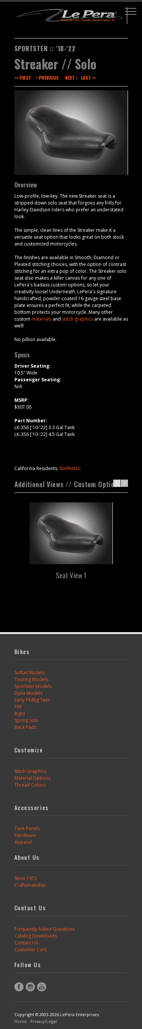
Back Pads (25, 727)
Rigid (19, 713)
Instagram (30, 986)
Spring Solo (26, 720)
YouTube (41, 986)
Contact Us (26, 942)
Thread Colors (29, 785)
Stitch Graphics (30, 771)
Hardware (25, 835)
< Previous (47, 77)
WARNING (70, 468)
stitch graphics (77, 319)
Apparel (23, 842)
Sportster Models (32, 686)
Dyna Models (28, 693)
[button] (130, 11)
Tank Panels (27, 828)
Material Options (32, 778)
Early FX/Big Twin (32, 700)
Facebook (18, 986)
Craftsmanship (30, 885)
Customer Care (30, 949)
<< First (22, 77)
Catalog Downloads (35, 936)
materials (41, 319)
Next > (71, 77)
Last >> (88, 77)
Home (20, 1021)
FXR (18, 706)
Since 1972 (25, 878)
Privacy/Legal (43, 1021)
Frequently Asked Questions (44, 929)
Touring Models (31, 679)
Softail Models (29, 672)
